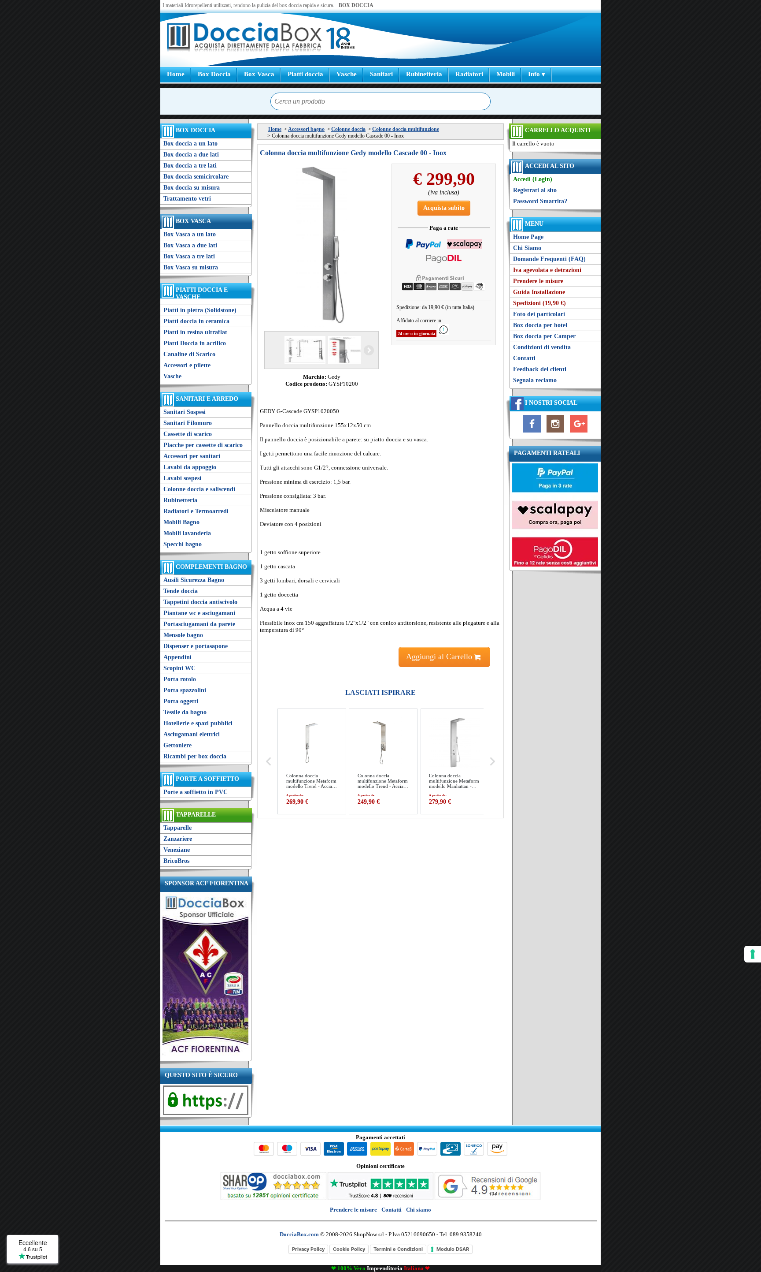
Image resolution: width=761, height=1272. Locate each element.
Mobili (505, 74)
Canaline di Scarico (189, 354)
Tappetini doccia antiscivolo (200, 602)
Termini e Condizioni (398, 1249)
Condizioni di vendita (542, 347)
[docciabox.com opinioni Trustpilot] (380, 1198)
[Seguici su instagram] (555, 432)
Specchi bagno (182, 544)
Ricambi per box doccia (194, 756)
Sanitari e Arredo (207, 398)
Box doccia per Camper (544, 336)
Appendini (177, 657)
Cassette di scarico (187, 434)
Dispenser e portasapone (195, 646)
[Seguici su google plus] (579, 432)
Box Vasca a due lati (190, 245)
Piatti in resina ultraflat (195, 332)
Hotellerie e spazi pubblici (198, 723)
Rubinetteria (424, 74)
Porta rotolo (179, 679)
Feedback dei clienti (539, 369)
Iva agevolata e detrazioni (547, 270)
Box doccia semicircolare (196, 176)
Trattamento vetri (187, 198)
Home (176, 74)
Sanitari (381, 74)
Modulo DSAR (452, 1249)
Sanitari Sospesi (184, 412)
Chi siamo (418, 1209)
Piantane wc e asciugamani (199, 613)
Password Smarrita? (540, 201)
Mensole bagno (183, 635)
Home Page (528, 237)
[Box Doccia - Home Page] (244, 38)
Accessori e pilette (187, 365)
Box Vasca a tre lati (189, 256)
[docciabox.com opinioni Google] (487, 1198)
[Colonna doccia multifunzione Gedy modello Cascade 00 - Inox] (321, 245)
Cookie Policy (349, 1249)
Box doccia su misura (191, 187)
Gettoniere (177, 745)
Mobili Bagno (181, 522)
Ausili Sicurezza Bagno (193, 580)
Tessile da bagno (185, 712)
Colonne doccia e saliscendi (199, 489)
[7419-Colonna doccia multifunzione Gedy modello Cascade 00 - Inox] (347, 350)
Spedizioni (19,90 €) (539, 303)
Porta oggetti (180, 701)
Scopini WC (179, 668)
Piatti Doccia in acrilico (194, 343)
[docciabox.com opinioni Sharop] (273, 1198)
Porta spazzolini (184, 690)
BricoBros (176, 861)
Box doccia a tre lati (190, 165)
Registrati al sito (535, 190)
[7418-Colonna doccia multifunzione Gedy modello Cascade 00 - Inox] (304, 350)
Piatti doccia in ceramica (196, 321)
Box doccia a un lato (190, 143)
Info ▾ (536, 74)
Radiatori (469, 74)
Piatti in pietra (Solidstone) (199, 310)
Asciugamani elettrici (191, 734)
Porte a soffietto (207, 779)
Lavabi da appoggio (189, 467)
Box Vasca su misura (190, 267)
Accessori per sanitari (191, 456)
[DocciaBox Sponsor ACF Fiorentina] (205, 1055)
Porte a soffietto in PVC (195, 792)
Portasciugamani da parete (199, 624)
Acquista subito (444, 208)
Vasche (346, 74)
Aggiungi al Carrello (440, 656)
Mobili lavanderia (187, 533)
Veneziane (176, 850)
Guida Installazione (539, 292)
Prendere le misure (538, 281)
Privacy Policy (308, 1249)
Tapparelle (196, 814)
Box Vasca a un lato (189, 234)
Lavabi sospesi (182, 478)
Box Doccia (214, 74)
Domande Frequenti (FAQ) (549, 259)
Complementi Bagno (211, 566)
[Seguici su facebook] (532, 432)
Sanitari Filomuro (187, 423)
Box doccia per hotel (540, 325)
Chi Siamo (527, 248)
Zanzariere (177, 839)
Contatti (524, 358)
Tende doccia (180, 591)
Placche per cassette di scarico (203, 445)
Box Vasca (259, 74)
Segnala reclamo (535, 380)
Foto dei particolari (539, 314)
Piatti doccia (305, 74)
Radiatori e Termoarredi (196, 511)
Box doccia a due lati (191, 154)
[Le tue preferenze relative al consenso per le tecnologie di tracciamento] (752, 954)
